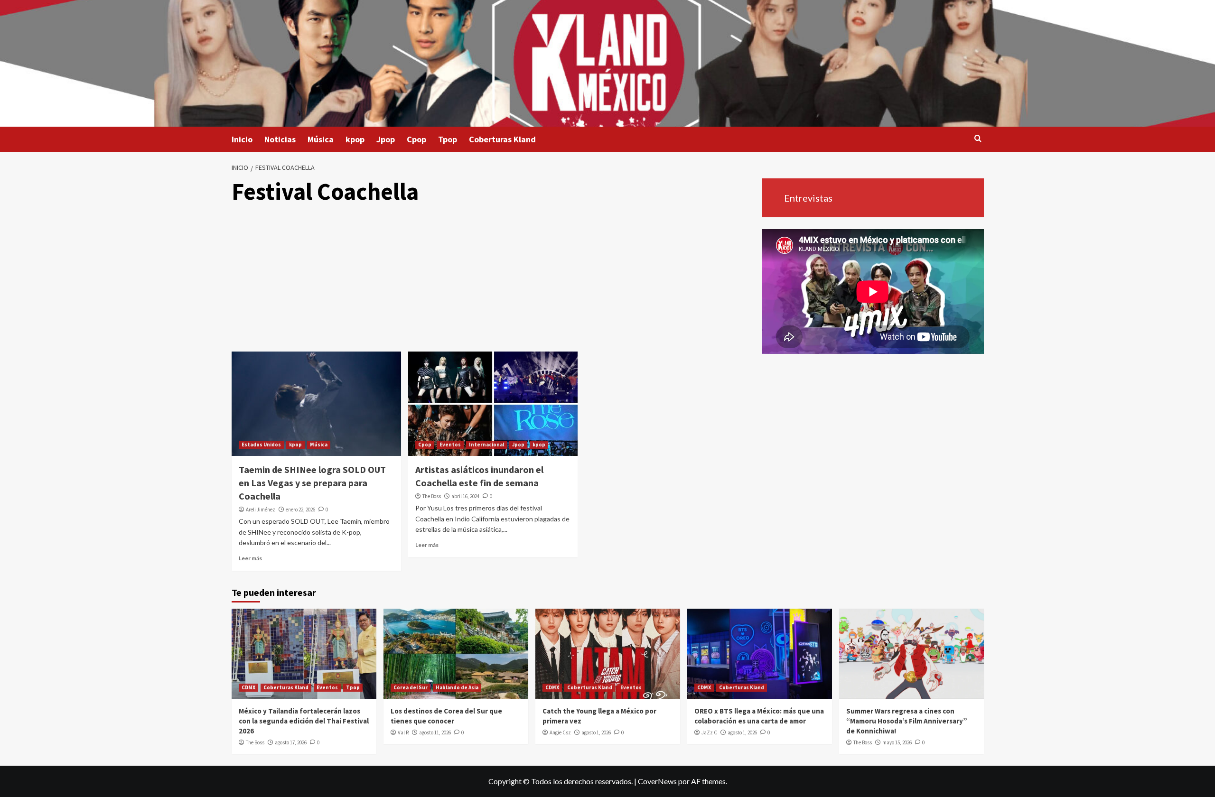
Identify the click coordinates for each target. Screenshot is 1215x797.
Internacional (486, 444)
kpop (355, 139)
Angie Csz (560, 732)
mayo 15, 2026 (897, 742)
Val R (403, 732)
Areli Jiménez (260, 509)
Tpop (447, 139)
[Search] (978, 138)
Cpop (416, 139)
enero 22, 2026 (300, 509)
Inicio (242, 139)
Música (321, 139)
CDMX (248, 687)
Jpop (385, 139)
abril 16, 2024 (465, 496)
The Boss (431, 496)
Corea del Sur (410, 687)
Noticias (280, 139)
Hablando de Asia (457, 687)
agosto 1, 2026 (596, 732)
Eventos (450, 444)
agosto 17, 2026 (291, 742)
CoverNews (657, 781)
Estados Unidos (261, 444)
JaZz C (709, 732)
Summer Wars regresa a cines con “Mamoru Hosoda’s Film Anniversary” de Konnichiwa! (906, 720)
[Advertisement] (493, 280)
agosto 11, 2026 (435, 732)
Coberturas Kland (502, 139)
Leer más (250, 558)
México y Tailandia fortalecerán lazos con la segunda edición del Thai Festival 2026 (304, 720)
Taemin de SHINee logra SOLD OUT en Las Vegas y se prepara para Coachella (312, 482)
